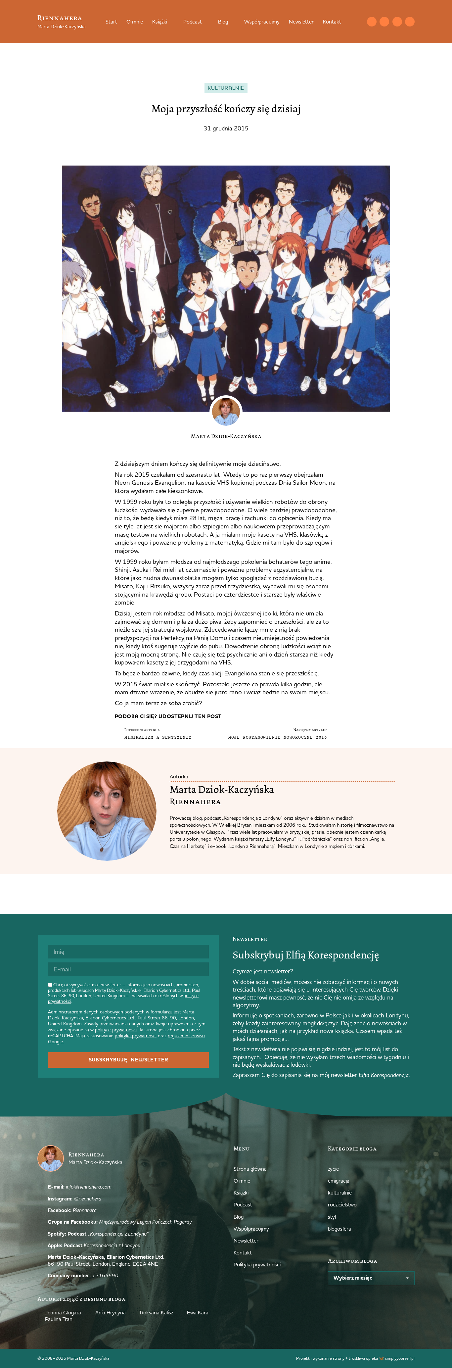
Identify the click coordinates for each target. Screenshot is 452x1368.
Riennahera (59, 18)
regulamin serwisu (186, 1036)
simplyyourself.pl (400, 1358)
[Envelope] (372, 21)
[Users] (410, 21)
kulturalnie (226, 88)
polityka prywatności (136, 1036)
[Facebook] (397, 21)
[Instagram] (384, 21)
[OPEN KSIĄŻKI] (171, 21)
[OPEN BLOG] (232, 21)
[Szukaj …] (358, 21)
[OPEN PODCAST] (206, 21)
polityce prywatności (116, 1030)
